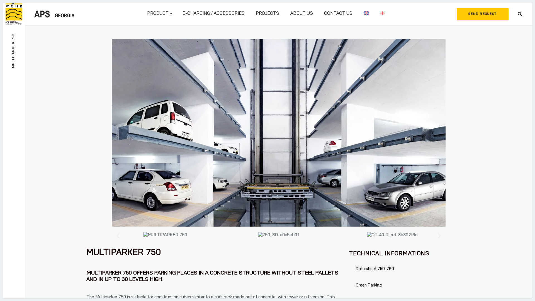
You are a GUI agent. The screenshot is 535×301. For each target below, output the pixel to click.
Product (158, 14)
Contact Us (338, 14)
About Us (301, 14)
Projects (267, 14)
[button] (118, 235)
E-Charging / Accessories (214, 14)
